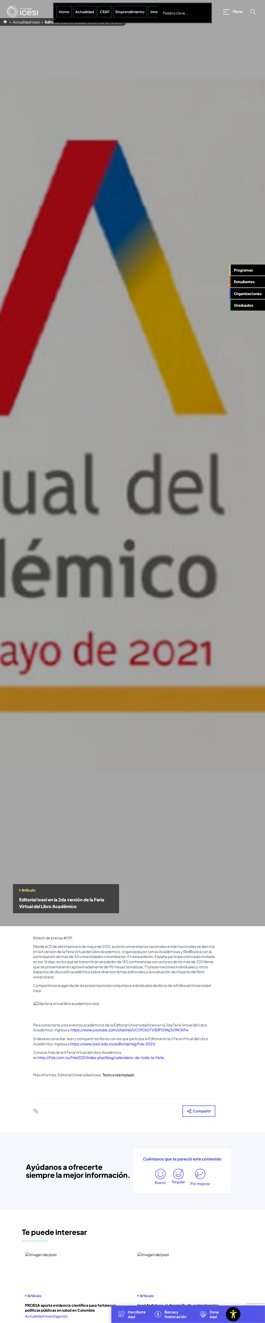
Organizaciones (248, 293)
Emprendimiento (129, 11)
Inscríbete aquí (137, 1314)
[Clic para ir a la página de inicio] (22, 12)
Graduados (243, 305)
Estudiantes (244, 281)
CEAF (104, 11)
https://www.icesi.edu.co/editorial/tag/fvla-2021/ (112, 1043)
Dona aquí (214, 1314)
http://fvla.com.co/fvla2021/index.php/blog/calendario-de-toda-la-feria (101, 1057)
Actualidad (84, 11)
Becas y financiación (175, 1314)
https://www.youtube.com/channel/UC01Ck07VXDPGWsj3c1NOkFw (129, 1029)
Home (64, 11)
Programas (243, 270)
